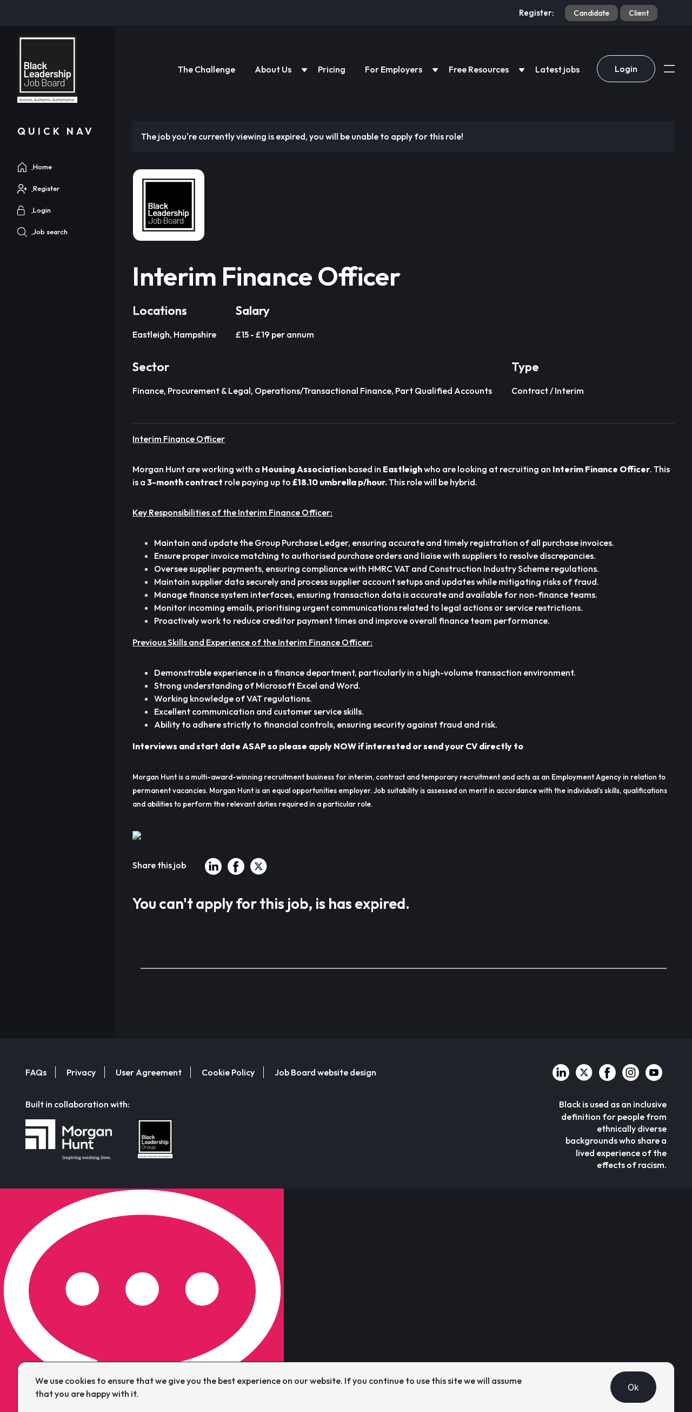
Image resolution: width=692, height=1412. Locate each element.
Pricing (331, 69)
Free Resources (479, 69)
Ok (634, 1387)
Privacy (81, 1072)
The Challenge (206, 69)
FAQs (35, 1072)
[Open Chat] (142, 1300)
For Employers (393, 69)
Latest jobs (557, 69)
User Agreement (149, 1072)
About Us (273, 69)
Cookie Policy (228, 1072)
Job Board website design (325, 1072)
